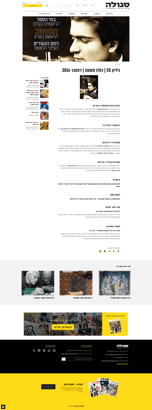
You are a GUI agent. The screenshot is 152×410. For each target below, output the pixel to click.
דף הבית (118, 64)
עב (25, 3)
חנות (77, 5)
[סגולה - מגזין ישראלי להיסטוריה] (117, 5)
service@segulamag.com (115, 354)
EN (23, 3)
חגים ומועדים (44, 14)
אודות (92, 5)
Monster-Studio (79, 406)
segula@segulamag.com (110, 361)
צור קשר (85, 5)
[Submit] (47, 5)
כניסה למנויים (39, 3)
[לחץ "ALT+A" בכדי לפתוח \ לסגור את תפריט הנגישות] (3, 407)
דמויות (59, 14)
